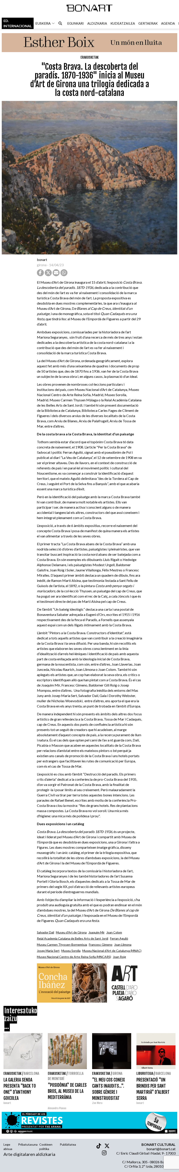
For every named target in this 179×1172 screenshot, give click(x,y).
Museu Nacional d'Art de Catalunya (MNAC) (111, 950)
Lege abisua (7, 1147)
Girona (117, 1073)
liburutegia (144, 1073)
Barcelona (31, 1073)
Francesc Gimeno (100, 944)
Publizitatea (68, 1144)
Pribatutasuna (28, 1144)
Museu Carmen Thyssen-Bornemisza (62, 944)
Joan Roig (119, 957)
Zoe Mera (97, 1103)
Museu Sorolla (71, 950)
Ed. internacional (17, 23)
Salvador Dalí (45, 932)
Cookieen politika (45, 1147)
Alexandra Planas (57, 1108)
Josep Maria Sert (48, 950)
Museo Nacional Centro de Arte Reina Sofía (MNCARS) (74, 957)
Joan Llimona (122, 944)
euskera (43, 23)
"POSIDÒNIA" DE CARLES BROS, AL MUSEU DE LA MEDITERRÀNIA (67, 1091)
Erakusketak (90, 57)
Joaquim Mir (96, 932)
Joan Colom (114, 932)
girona (41, 265)
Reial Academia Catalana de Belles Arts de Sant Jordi (72, 938)
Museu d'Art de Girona (71, 932)
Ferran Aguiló (119, 938)
